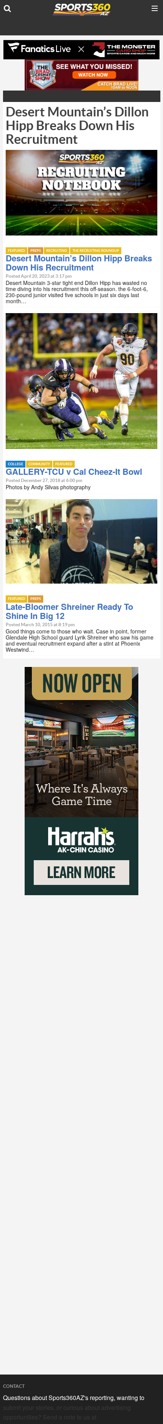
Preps (35, 251)
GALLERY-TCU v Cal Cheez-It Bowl (74, 471)
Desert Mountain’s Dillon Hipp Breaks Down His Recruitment (79, 262)
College (15, 464)
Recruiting (56, 251)
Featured (16, 251)
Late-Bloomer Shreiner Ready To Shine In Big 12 (69, 611)
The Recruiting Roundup (95, 251)
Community (39, 464)
